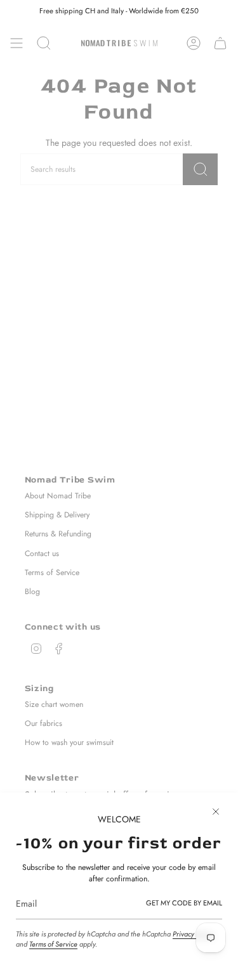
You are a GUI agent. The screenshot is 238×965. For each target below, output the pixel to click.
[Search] (200, 169)
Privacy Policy (193, 934)
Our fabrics (43, 723)
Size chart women (54, 704)
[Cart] (220, 43)
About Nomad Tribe (58, 496)
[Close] (215, 811)
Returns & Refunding (58, 534)
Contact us (42, 553)
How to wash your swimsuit (69, 742)
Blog (32, 591)
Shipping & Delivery (57, 515)
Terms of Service (53, 944)
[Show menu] (16, 43)
